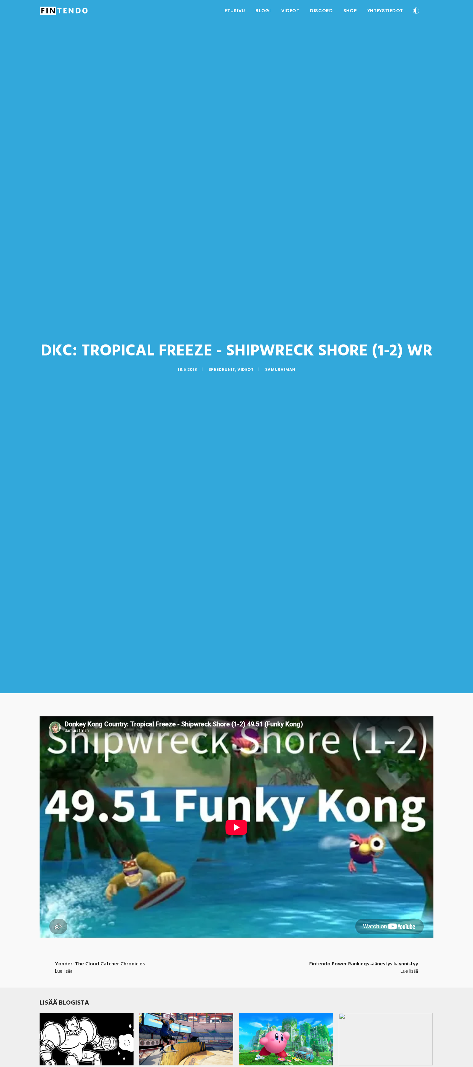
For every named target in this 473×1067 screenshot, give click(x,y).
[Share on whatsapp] (245, 963)
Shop (350, 10)
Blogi (263, 10)
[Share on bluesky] (253, 963)
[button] (430, 10)
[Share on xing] (261, 963)
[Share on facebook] (203, 963)
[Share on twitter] (211, 963)
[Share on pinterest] (228, 963)
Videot (290, 10)
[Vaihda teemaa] (416, 11)
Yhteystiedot (385, 10)
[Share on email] (270, 963)
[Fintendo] (64, 10)
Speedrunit (222, 369)
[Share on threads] (220, 963)
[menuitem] (235, 10)
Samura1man (280, 369)
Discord (321, 10)
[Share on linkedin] (236, 963)
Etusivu (235, 10)
